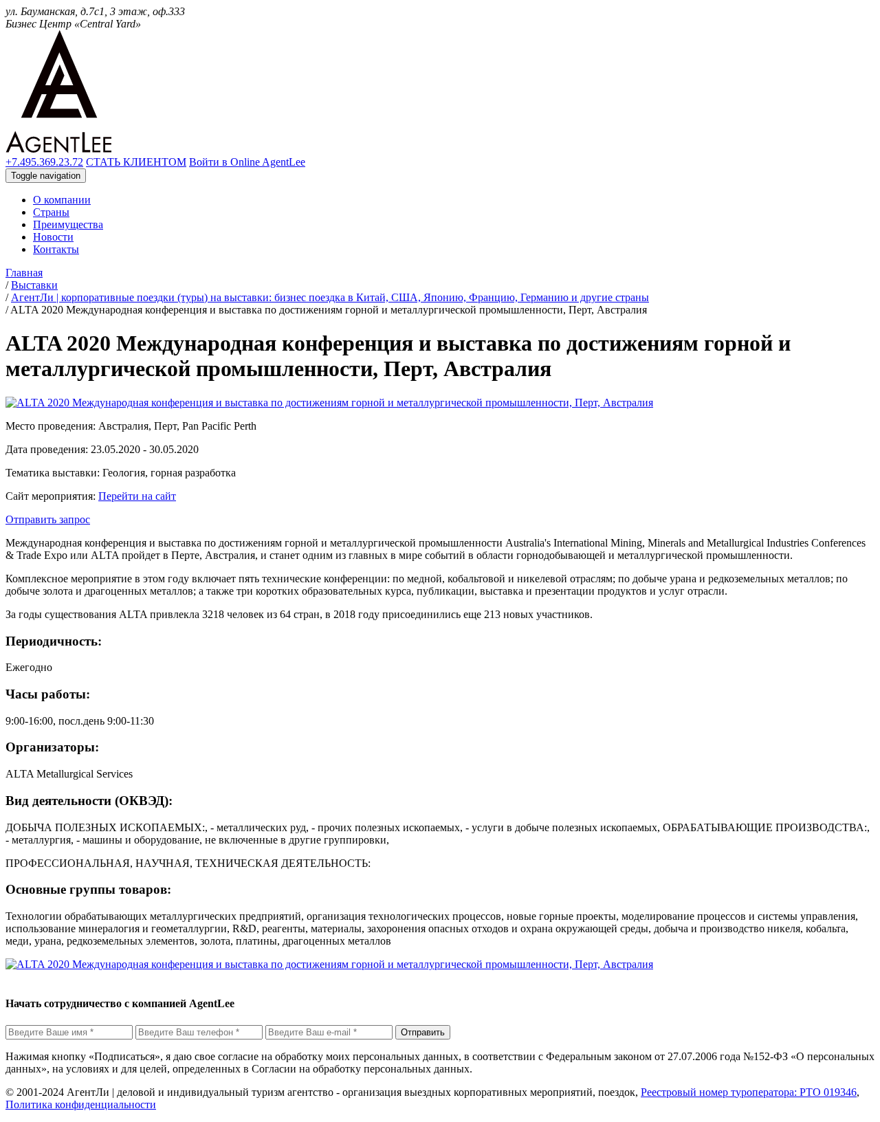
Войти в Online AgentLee (247, 162)
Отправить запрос (48, 519)
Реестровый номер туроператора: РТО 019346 (749, 1092)
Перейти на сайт (137, 496)
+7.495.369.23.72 (44, 162)
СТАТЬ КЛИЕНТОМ (136, 162)
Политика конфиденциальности (81, 1104)
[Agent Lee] (58, 149)
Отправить (423, 1032)
